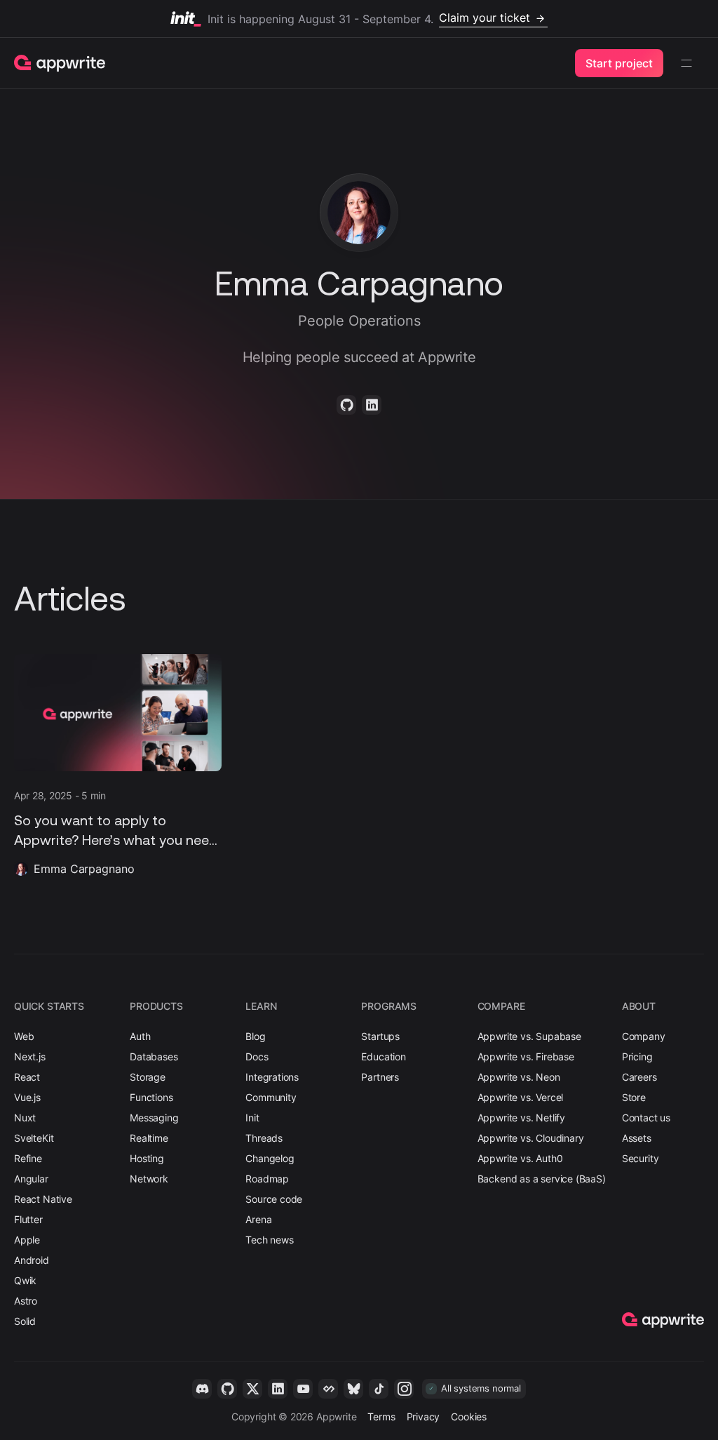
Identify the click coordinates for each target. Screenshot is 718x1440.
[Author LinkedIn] (371, 405)
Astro (25, 1301)
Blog (255, 1036)
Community (270, 1097)
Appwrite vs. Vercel (520, 1097)
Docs (256, 1056)
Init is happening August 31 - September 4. (369, 18)
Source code (273, 1199)
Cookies (469, 1416)
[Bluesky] (353, 1389)
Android (31, 1260)
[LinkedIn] (277, 1389)
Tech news (269, 1240)
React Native (43, 1199)
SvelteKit (33, 1138)
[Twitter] (252, 1389)
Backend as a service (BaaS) (541, 1179)
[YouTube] (303, 1389)
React (27, 1077)
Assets (636, 1138)
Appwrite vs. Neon (518, 1077)
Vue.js (27, 1097)
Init (252, 1118)
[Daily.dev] (328, 1389)
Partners (380, 1077)
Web (24, 1036)
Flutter (28, 1219)
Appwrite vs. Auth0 (520, 1158)
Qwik (25, 1280)
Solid (25, 1321)
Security (640, 1158)
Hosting (147, 1158)
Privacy (423, 1416)
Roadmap (267, 1179)
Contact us (646, 1118)
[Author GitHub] (346, 405)
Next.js (30, 1056)
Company (643, 1036)
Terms (381, 1416)
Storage (147, 1077)
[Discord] (202, 1389)
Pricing (637, 1056)
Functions (151, 1097)
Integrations (272, 1077)
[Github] (227, 1389)
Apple (27, 1240)
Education (383, 1056)
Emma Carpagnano (84, 869)
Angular (31, 1179)
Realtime (149, 1138)
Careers (639, 1077)
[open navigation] (686, 63)
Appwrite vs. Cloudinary (530, 1138)
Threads (264, 1138)
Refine (28, 1158)
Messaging (154, 1118)
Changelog (269, 1158)
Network (149, 1179)
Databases (153, 1056)
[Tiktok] (378, 1389)
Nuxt (25, 1118)
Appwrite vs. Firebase (525, 1056)
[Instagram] (404, 1389)
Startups (380, 1036)
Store (634, 1097)
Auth (140, 1036)
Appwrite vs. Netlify (521, 1118)
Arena (258, 1219)
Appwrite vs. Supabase (529, 1036)
